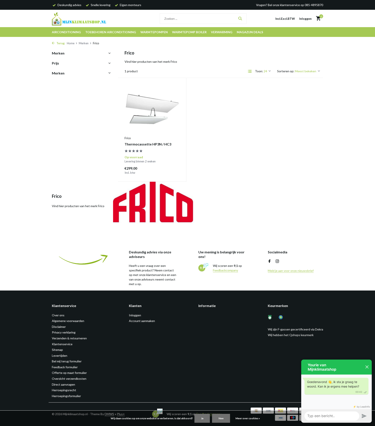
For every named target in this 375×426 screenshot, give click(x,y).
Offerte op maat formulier (69, 373)
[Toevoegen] (172, 170)
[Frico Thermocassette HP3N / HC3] (152, 109)
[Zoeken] (240, 18)
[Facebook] (269, 261)
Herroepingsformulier (66, 396)
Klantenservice (62, 344)
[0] (317, 18)
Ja (202, 418)
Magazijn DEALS (250, 32)
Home (70, 43)
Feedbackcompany (225, 270)
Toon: (259, 71)
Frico (128, 138)
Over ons (58, 315)
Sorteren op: (285, 71)
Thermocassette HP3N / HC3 (148, 144)
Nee (221, 418)
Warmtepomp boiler (189, 32)
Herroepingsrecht (64, 390)
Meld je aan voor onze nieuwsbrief (291, 270)
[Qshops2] (283, 317)
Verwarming (221, 32)
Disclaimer (59, 327)
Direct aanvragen (63, 384)
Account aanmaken (142, 321)
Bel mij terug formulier (67, 361)
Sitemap (57, 350)
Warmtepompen (154, 32)
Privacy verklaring (64, 332)
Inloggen (135, 315)
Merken (84, 43)
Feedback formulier (65, 367)
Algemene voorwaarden (68, 321)
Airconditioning (66, 32)
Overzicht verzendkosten (69, 378)
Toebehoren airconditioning (110, 32)
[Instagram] (277, 261)
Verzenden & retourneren (69, 338)
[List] (250, 71)
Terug (60, 43)
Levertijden (59, 355)
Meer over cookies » (247, 418)
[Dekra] (273, 317)
